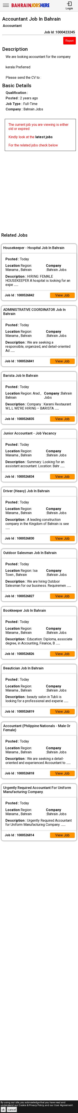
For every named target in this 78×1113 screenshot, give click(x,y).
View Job (62, 295)
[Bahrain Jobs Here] (30, 7)
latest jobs (44, 137)
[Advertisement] (39, 190)
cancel (12, 1109)
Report (69, 40)
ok (3, 1109)
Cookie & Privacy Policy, (32, 1105)
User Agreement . (64, 1105)
